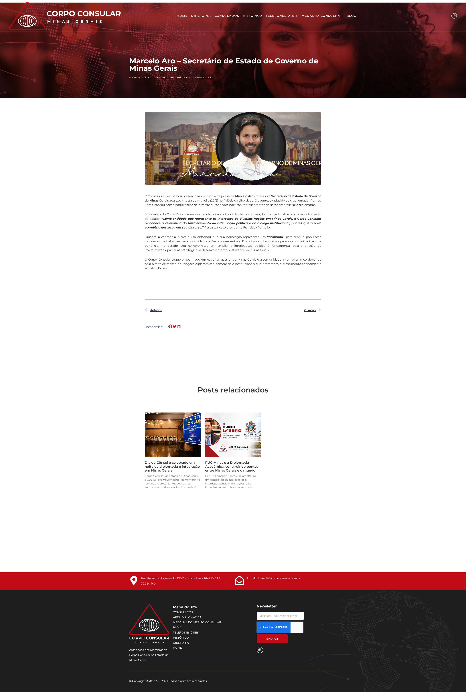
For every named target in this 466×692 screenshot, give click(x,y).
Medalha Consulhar (322, 15)
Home (182, 15)
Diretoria (201, 15)
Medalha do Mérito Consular (197, 622)
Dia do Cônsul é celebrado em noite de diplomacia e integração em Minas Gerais (172, 466)
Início (132, 77)
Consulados (227, 15)
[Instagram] (454, 16)
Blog (351, 15)
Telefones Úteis (282, 15)
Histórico (252, 15)
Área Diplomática (187, 617)
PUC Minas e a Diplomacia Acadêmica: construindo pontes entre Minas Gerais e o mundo (231, 466)
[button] (170, 327)
